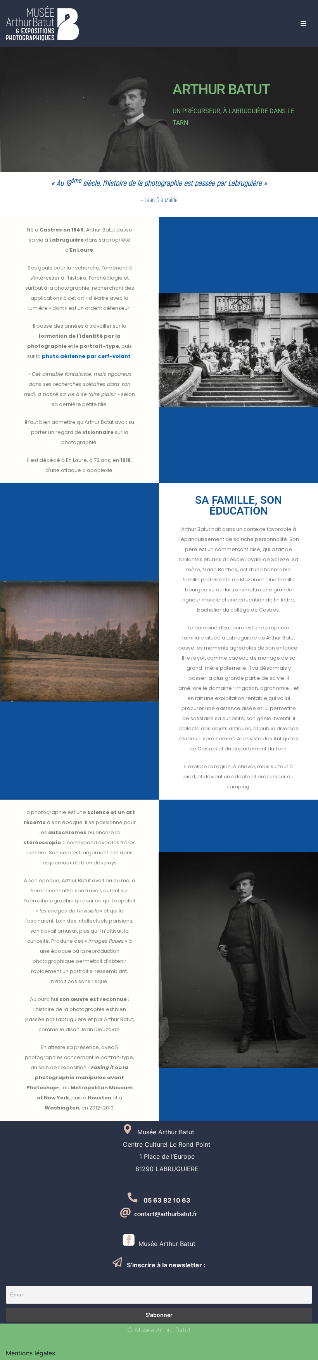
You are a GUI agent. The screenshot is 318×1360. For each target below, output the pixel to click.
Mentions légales (30, 1353)
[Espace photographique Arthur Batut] (42, 23)
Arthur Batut (175, 1132)
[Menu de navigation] (303, 23)
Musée (143, 1132)
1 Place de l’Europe (159, 1156)
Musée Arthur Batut (165, 1244)
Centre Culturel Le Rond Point (159, 1144)
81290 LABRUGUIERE (159, 1169)
